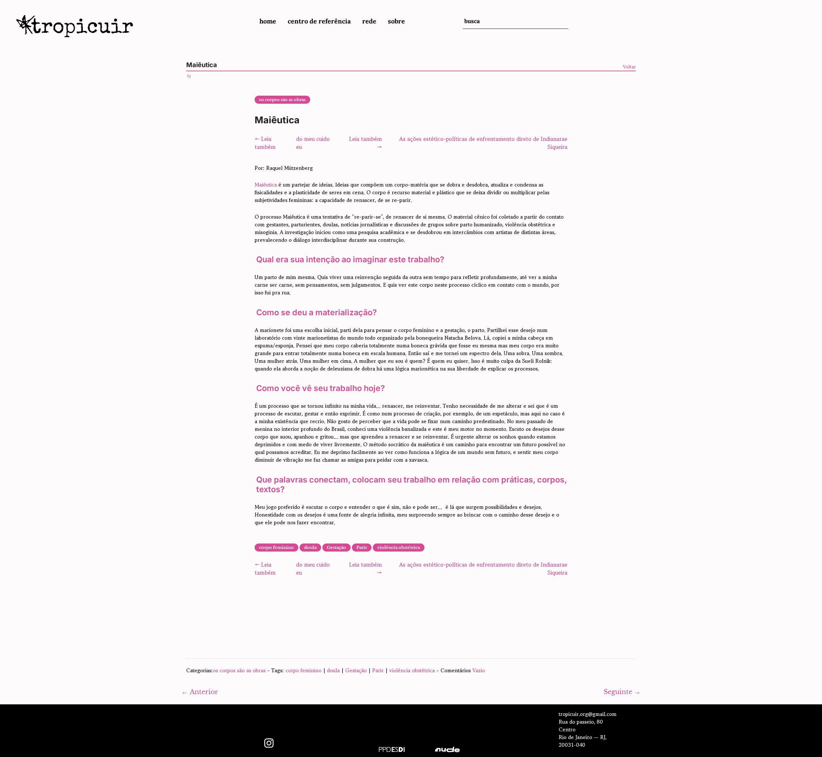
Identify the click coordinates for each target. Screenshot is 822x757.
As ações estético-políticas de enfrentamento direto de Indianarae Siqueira (483, 143)
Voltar (629, 67)
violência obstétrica (398, 547)
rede (369, 21)
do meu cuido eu (313, 143)
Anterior (199, 692)
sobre (396, 21)
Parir (361, 547)
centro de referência (319, 21)
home (267, 21)
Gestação (336, 547)
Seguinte (622, 692)
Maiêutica (266, 184)
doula (310, 547)
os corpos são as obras (282, 99)
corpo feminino (276, 547)
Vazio (478, 670)
